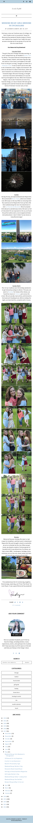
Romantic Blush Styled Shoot (13, 769)
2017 (5, 731)
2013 (5, 804)
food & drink (16, 680)
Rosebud (10, 292)
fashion (16, 676)
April (6, 785)
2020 (5, 723)
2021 (5, 721)
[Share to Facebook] (17, 602)
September (8, 741)
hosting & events (16, 696)
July (6, 746)
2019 (5, 726)
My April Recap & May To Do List (14, 782)
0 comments (17, 605)
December (8, 733)
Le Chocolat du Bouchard (13, 207)
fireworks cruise (7, 65)
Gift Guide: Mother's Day (12, 774)
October (7, 739)
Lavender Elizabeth (15, 819)
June (6, 749)
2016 (5, 796)
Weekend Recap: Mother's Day (14, 766)
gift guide (16, 684)
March (7, 788)
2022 (5, 718)
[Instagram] (26, 1)
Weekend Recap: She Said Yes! (13, 779)
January (7, 793)
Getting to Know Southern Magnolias (16, 771)
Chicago (16, 672)
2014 (5, 801)
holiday (16, 688)
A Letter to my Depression (13, 761)
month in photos (16, 704)
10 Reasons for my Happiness (13, 758)
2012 (5, 807)
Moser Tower (16, 199)
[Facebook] (23, 1)
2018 (5, 728)
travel (16, 708)
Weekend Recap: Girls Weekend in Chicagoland (16, 24)
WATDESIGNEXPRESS (16, 820)
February (8, 790)
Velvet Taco (27, 55)
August (7, 744)
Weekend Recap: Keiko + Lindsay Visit (16, 777)
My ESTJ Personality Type (12, 763)
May (6, 752)
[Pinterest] (30, 1)
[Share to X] (15, 602)
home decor (16, 692)
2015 (5, 799)
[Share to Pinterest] (20, 602)
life (16, 700)
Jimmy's (17, 294)
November (8, 736)
